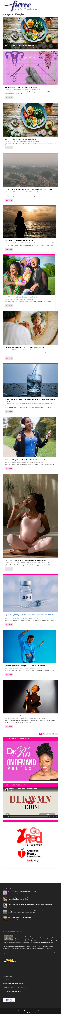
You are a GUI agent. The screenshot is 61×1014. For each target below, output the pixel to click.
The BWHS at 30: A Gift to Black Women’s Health (21, 297)
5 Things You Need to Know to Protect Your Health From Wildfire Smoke (29, 189)
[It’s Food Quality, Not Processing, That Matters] (30, 120)
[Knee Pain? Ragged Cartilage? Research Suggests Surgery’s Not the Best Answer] (5, 906)
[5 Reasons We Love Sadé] (30, 697)
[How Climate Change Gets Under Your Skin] (29, 222)
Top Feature (36, 47)
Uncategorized (31, 618)
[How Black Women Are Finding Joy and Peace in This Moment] (29, 646)
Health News (30, 47)
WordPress (42, 1010)
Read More (9, 98)
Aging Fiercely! (19, 718)
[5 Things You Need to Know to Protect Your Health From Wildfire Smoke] (30, 170)
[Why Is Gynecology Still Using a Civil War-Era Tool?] (30, 68)
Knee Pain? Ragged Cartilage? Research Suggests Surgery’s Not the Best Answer (30, 904)
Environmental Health (20, 192)
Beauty (24, 718)
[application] (30, 802)
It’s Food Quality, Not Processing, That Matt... (20, 45)
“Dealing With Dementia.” (47, 942)
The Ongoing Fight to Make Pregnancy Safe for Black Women (25, 560)
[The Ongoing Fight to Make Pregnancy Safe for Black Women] (30, 516)
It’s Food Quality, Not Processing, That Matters (21, 139)
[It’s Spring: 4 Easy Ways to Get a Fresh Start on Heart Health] (29, 437)
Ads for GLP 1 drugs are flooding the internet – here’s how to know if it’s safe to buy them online (29, 615)
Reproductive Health (29, 89)
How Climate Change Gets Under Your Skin (19, 240)
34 (53, 733)
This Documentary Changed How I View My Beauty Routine (24, 347)
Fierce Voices (19, 349)
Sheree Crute (9, 668)
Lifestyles (32, 668)
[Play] (5, 816)
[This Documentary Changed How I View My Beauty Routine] (30, 328)
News (35, 192)
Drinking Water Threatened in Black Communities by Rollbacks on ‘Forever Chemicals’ (30, 400)
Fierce (10, 47)
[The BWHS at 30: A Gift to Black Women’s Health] (29, 275)
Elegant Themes (27, 1010)
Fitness (18, 462)
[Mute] (53, 816)
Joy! (29, 668)
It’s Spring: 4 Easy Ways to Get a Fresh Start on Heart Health (25, 460)
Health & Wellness (23, 47)
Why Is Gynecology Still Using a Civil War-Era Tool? (22, 87)
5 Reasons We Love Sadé (13, 716)
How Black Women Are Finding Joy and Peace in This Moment (25, 666)
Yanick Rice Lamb (10, 403)
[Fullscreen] (56, 816)
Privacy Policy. (17, 991)
